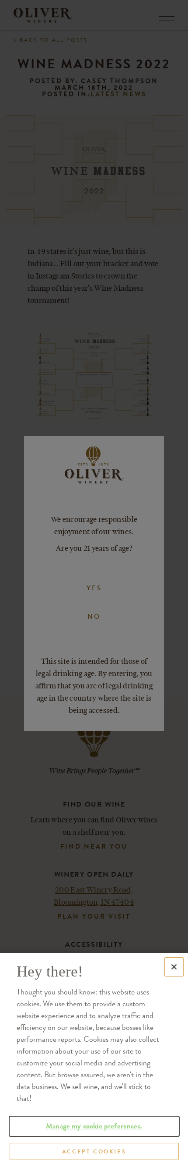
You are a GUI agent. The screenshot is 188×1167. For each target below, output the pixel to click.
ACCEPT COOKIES (94, 1151)
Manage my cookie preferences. (94, 1126)
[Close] (174, 967)
